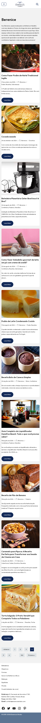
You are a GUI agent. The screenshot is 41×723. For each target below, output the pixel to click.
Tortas (33, 622)
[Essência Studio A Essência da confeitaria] (20, 4)
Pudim (3, 84)
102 (22, 655)
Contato (29, 718)
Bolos (27, 381)
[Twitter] (8, 708)
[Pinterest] (25, 708)
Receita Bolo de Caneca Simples (16, 377)
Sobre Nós (19, 718)
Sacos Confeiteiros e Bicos (10, 676)
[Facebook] (3, 708)
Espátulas (4, 682)
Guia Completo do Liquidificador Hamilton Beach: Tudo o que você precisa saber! (20, 434)
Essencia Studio (16, 714)
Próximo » (31, 655)
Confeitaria (5, 207)
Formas (4, 672)
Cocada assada (8, 136)
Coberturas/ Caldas (7, 563)
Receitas (8, 84)
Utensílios (17, 207)
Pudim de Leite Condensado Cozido (18, 321)
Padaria (11, 207)
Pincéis (3, 686)
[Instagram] (19, 708)
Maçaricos (4, 669)
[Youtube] (14, 708)
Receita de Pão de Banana (13, 495)
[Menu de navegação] (3, 4)
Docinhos (32, 140)
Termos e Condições (11, 721)
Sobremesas (15, 84)
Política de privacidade (29, 721)
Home (11, 718)
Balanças (4, 679)
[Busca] (37, 4)
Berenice (23, 82)
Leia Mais (6, 101)
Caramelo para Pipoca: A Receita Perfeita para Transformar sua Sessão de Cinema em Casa (19, 554)
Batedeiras (5, 666)
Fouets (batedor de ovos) (9, 689)
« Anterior (6, 649)
